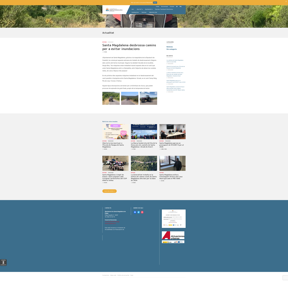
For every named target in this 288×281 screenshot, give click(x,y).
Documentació (164, 6)
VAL (181, 6)
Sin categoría (171, 49)
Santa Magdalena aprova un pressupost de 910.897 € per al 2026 (175, 81)
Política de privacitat (123, 275)
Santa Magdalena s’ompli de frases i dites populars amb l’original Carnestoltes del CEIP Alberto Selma (175, 88)
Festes (157, 6)
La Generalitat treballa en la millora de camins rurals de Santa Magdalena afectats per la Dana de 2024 (144, 177)
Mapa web (113, 275)
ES (177, 6)
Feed (131, 275)
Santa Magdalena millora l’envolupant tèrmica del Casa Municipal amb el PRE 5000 (170, 177)
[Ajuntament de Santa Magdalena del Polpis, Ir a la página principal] (114, 10)
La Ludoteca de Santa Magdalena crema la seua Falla (174, 61)
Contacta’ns (105, 275)
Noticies (104, 42)
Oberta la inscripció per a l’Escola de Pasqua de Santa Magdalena (175, 67)
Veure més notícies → (109, 191)
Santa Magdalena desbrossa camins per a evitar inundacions (129, 47)
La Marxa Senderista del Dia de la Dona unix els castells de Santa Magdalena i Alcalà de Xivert (174, 74)
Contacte (172, 6)
